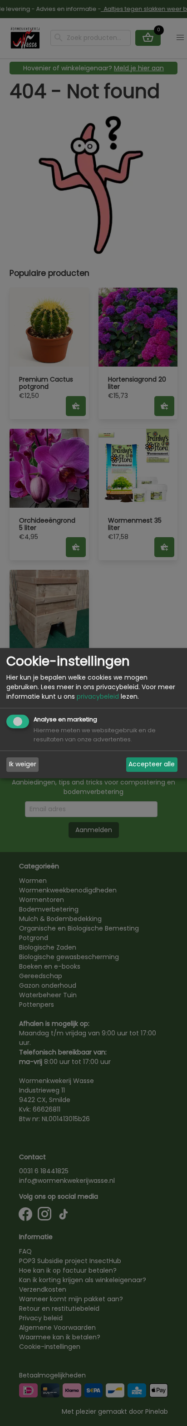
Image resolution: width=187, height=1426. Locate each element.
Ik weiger (22, 764)
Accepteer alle (151, 764)
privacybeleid (98, 696)
